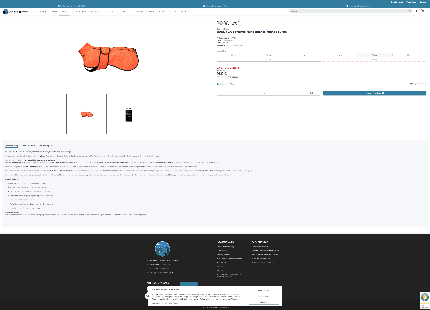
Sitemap (220, 270)
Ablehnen (264, 302)
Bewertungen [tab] (45, 146)
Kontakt (423, 2)
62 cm (271, 59)
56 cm (412, 55)
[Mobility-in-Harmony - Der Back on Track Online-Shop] (16, 12)
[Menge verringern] (219, 93)
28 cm (236, 55)
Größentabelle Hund (260, 247)
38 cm (306, 55)
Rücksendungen (223, 251)
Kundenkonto (397, 2)
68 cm (377, 59)
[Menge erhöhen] (317, 93)
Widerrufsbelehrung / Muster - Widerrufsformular (229, 275)
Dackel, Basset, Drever (234, 45)
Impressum (156, 303)
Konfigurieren (264, 296)
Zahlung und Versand (225, 255)
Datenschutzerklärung (170, 303)
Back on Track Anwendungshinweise (266, 251)
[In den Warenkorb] (5, 18)
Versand (235, 77)
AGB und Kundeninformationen (229, 259)
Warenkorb (411, 2)
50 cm (377, 55)
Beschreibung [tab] (11, 146)
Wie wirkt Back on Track (261, 259)
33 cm (271, 55)
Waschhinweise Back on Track (263, 263)
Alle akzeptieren (264, 290)
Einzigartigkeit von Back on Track (265, 255)
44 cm (342, 55)
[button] (416, 11)
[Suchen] (409, 10)
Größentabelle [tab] (28, 146)
